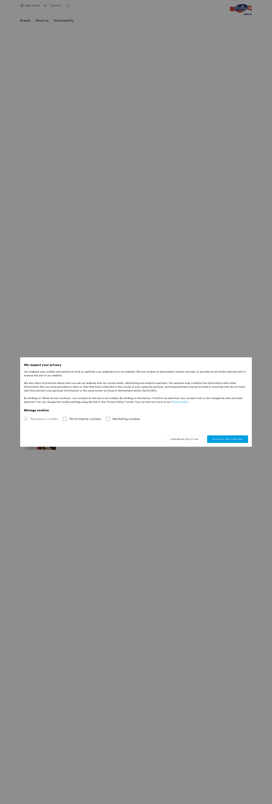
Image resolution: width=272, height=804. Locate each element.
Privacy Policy (179, 402)
